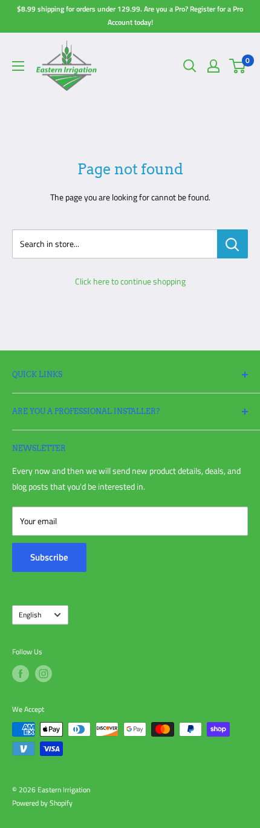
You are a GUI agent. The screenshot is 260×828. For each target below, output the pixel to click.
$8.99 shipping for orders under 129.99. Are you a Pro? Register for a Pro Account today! (130, 15)
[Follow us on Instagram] (43, 673)
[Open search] (190, 66)
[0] (237, 66)
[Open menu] (18, 66)
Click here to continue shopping (130, 281)
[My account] (213, 66)
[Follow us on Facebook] (20, 673)
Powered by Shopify (42, 803)
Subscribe (49, 557)
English (30, 615)
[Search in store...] (232, 243)
